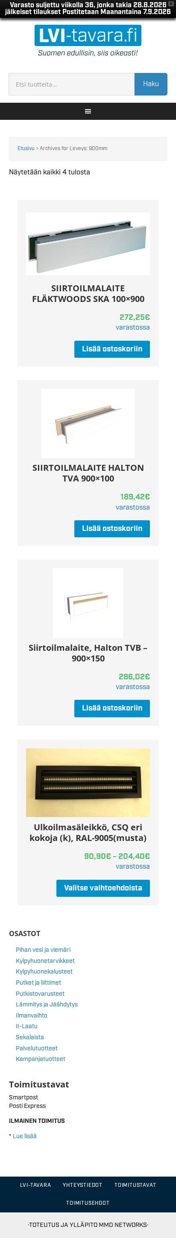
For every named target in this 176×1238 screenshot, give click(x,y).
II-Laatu (27, 1026)
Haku (151, 84)
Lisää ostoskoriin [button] (112, 349)
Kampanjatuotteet (40, 1059)
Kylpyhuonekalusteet (44, 972)
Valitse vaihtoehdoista (103, 888)
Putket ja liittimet (38, 983)
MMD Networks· (123, 1225)
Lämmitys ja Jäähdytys (47, 1005)
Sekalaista (30, 1037)
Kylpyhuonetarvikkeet (45, 961)
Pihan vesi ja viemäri (43, 950)
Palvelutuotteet (37, 1048)
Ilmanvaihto (31, 1016)
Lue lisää (25, 1136)
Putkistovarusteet (40, 994)
